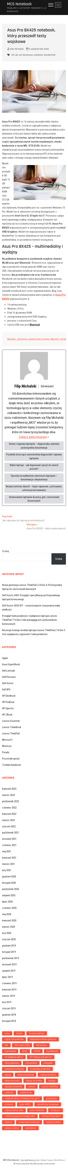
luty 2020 (6, 933)
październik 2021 (10, 832)
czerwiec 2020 (9, 908)
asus (7, 1033)
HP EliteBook (9, 695)
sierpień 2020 (8, 895)
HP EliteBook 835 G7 (14, 1057)
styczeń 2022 (9, 826)
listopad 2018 (9, 1021)
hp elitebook (52, 1051)
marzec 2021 (8, 864)
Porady (5, 752)
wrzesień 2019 (9, 964)
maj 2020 (6, 914)
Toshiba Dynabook (11, 764)
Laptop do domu (48, 1074)
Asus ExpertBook (11, 664)
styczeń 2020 (9, 939)
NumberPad (49, 55)
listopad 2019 (9, 951)
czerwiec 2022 (9, 807)
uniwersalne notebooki (29, 1122)
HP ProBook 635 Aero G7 (41, 1057)
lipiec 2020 (7, 901)
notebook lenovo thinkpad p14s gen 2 (22, 1098)
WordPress (59, 1160)
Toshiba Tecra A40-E (51, 1116)
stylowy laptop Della (14, 1110)
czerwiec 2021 (9, 845)
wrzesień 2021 (9, 838)
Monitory (6, 746)
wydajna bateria (53, 1122)
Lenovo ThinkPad (11, 733)
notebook (9, 1092)
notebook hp (26, 1092)
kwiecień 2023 (9, 788)
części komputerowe (14, 1039)
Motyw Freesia (47, 1160)
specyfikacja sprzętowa (47, 1104)
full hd (37, 1051)
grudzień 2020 (9, 876)
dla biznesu (41, 1045)
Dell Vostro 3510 (22, 1045)
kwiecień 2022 (9, 813)
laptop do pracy (12, 1080)
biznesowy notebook (33, 55)
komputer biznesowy (14, 1069)
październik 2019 (10, 958)
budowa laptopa (36, 1033)
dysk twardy (10, 1051)
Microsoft (7, 739)
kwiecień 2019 (9, 989)
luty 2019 (6, 1002)
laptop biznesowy (25, 1074)
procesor (9, 1104)
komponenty (31, 1063)
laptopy (51, 1080)
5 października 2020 (38, 49)
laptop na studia (34, 1080)
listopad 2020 (9, 882)
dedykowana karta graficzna (43, 1039)
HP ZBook (7, 714)
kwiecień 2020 (9, 920)
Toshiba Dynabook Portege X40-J (20, 1116)
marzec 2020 (8, 926)
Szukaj (5, 551)
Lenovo (31, 1086)
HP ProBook (8, 702)
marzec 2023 (8, 795)
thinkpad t (55, 1110)
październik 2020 (10, 889)
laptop (8, 1074)
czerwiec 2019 (9, 983)
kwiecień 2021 (9, 857)
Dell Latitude (8, 670)
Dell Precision (9, 677)
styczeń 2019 (9, 1008)
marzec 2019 (8, 995)
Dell (6, 1045)
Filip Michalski (16, 49)
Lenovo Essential (11, 720)
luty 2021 (6, 870)
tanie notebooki (37, 1110)
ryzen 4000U (25, 1104)
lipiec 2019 (7, 977)
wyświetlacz (30, 1128)
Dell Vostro (7, 683)
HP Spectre (8, 708)
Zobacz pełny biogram (33, 437)
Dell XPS (6, 689)
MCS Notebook (19, 4)
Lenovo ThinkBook (11, 727)
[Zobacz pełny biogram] (48, 437)
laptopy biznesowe (13, 1086)
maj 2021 (6, 851)
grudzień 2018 (9, 1014)
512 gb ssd (16, 55)
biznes (19, 1033)
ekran (24, 1051)
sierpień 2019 (8, 970)
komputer (48, 1063)
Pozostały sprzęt (11, 758)
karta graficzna (12, 1063)
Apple (5, 658)
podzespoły (51, 1098)
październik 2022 (10, 801)
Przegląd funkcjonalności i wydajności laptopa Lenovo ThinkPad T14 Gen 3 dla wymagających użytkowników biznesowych (29, 619)
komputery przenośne (40, 1069)
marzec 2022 (8, 820)
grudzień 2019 (9, 945)
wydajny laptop (12, 1128)
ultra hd (8, 1122)
